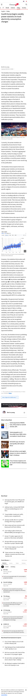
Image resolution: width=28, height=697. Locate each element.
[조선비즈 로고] (14, 4)
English (3, 11)
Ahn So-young (6, 67)
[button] (2, 4)
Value (17, 563)
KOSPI (7, 566)
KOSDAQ (13, 566)
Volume (23, 563)
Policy (8, 11)
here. (10, 393)
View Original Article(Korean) (9, 397)
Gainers (4, 563)
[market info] (10, 560)
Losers (10, 563)
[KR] (24, 1)
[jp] (26, 1)
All (2, 566)
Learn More (4, 695)
